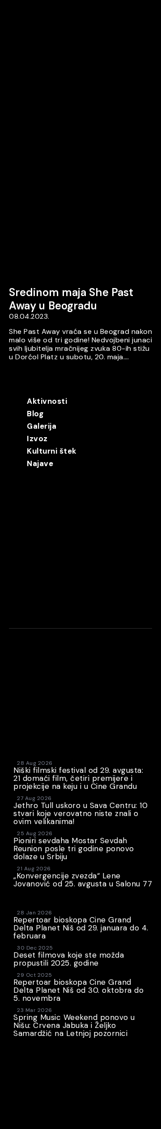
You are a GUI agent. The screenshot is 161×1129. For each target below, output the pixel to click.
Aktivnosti (47, 401)
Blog (35, 413)
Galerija (41, 426)
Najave (40, 463)
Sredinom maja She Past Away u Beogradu (71, 299)
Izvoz (37, 438)
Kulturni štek (51, 451)
